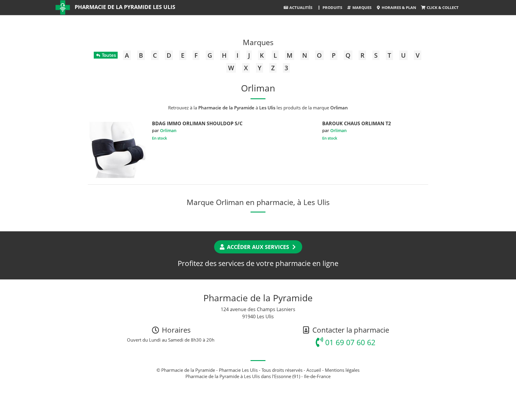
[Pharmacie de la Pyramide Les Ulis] (62, 7)
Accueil (313, 370)
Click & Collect (442, 7)
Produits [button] (332, 7)
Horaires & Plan (398, 7)
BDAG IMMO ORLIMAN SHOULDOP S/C (197, 123)
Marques (361, 7)
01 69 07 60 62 (349, 342)
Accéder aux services (258, 246)
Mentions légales (342, 370)
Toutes (108, 55)
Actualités (300, 7)
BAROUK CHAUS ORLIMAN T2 (356, 123)
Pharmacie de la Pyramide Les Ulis (125, 6)
